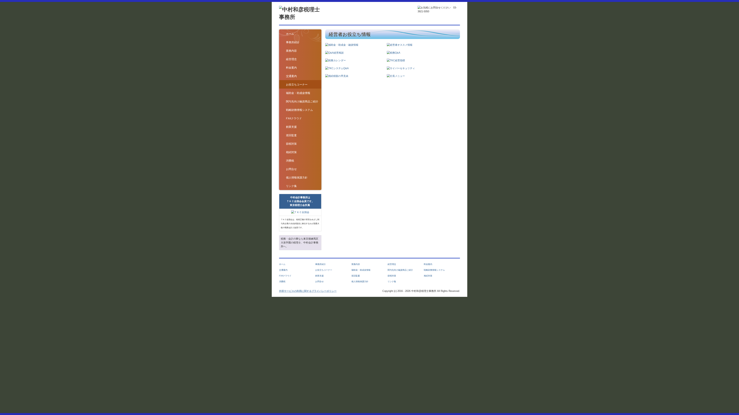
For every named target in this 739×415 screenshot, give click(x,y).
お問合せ (291, 169)
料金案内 (291, 67)
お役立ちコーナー (297, 84)
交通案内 (291, 76)
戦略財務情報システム (299, 109)
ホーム (290, 33)
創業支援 (291, 126)
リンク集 (291, 186)
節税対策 (291, 143)
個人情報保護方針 (297, 177)
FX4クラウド (294, 118)
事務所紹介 (292, 42)
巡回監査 (291, 135)
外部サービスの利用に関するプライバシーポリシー (308, 291)
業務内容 (291, 50)
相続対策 (291, 152)
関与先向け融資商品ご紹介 (302, 101)
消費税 (290, 160)
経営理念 (291, 59)
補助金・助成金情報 (298, 93)
